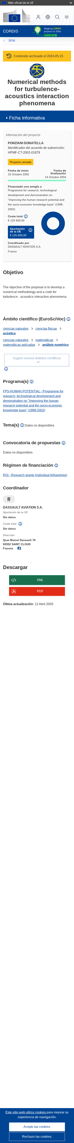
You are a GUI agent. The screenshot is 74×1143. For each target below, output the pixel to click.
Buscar (57, 17)
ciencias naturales (15, 328)
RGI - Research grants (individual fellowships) (35, 475)
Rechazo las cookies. (37, 1136)
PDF (40, 591)
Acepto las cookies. (37, 1126)
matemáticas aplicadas (19, 344)
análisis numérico (55, 344)
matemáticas (44, 340)
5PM (11, 40)
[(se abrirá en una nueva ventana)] (16, 15)
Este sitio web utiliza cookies (26, 1112)
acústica (9, 333)
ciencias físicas (46, 328)
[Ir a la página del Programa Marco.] (37, 70)
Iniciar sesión (38, 17)
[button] (47, 17)
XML (40, 580)
